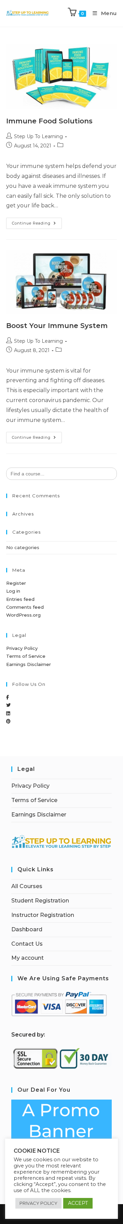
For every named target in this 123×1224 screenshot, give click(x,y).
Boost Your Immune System (57, 326)
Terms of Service (25, 656)
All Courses (26, 886)
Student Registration (40, 900)
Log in (13, 591)
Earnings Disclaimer (28, 664)
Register (16, 583)
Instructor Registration (42, 915)
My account (27, 958)
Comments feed (25, 607)
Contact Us (27, 944)
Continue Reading (37, 222)
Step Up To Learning (38, 136)
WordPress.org (23, 615)
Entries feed (20, 599)
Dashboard (26, 929)
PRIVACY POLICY (38, 1203)
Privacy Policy (22, 648)
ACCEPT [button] (78, 1203)
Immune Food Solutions (49, 121)
